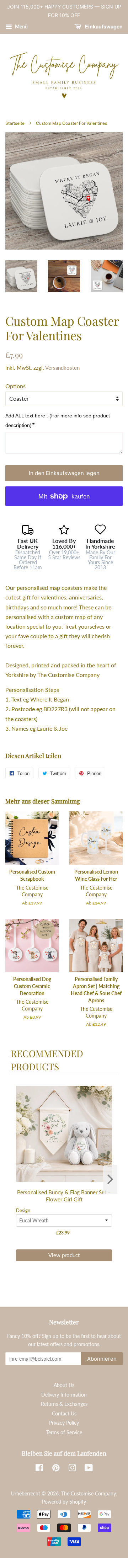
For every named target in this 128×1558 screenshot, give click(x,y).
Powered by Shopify (64, 1502)
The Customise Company (88, 1493)
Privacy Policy (64, 1423)
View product (64, 1255)
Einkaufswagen (103, 26)
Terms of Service (64, 1432)
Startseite (15, 123)
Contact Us (64, 1413)
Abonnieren (102, 1358)
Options (15, 386)
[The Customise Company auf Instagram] (72, 1469)
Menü (21, 26)
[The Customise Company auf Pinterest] (56, 1469)
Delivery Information (64, 1395)
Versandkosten (62, 367)
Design (23, 1210)
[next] (110, 1179)
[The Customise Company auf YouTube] (89, 1469)
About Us (64, 1385)
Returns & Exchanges (64, 1404)
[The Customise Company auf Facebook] (39, 1469)
